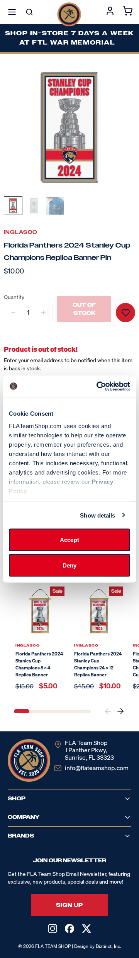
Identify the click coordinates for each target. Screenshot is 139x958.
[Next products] (120, 711)
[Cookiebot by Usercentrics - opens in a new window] (98, 386)
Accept (69, 540)
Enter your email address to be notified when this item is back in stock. (68, 364)
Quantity (14, 297)
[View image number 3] (55, 205)
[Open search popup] (29, 12)
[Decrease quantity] (13, 313)
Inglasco (20, 232)
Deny (69, 565)
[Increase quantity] (43, 313)
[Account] (110, 12)
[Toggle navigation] (12, 12)
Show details (97, 515)
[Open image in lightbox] (69, 127)
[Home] (69, 14)
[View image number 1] (13, 205)
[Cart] (127, 12)
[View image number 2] (34, 205)
